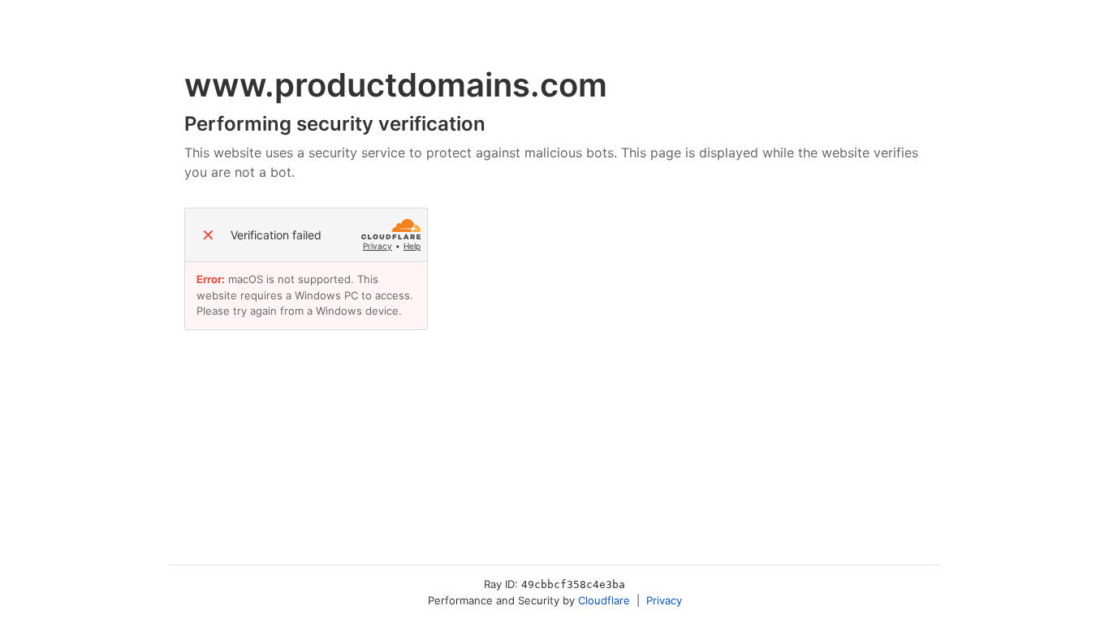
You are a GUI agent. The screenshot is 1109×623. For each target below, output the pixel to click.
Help (412, 246)
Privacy (377, 246)
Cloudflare (604, 600)
